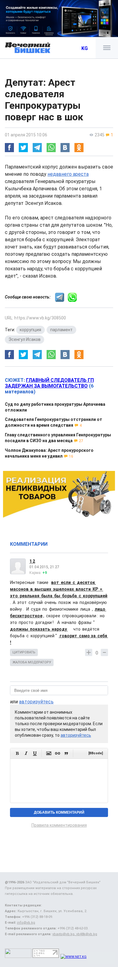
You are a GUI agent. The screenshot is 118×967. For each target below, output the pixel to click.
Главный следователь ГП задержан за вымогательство (49, 383)
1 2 (32, 561)
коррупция (30, 329)
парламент (61, 329)
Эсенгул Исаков (24, 339)
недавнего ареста (68, 174)
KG (84, 48)
